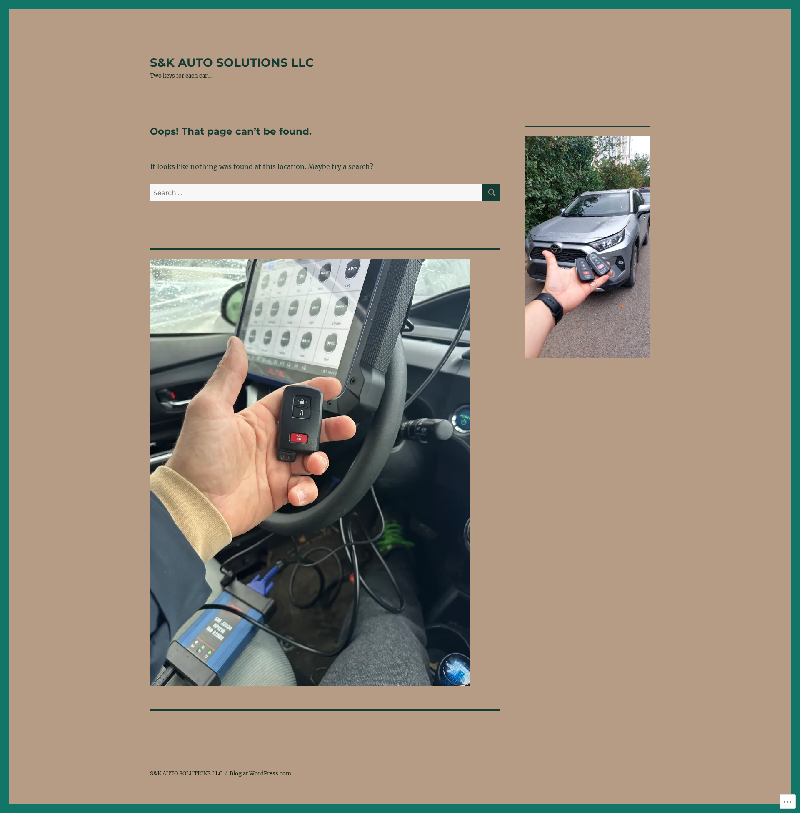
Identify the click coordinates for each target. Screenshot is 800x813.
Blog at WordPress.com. (261, 773)
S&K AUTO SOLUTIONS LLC (232, 62)
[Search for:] (316, 193)
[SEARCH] (491, 192)
